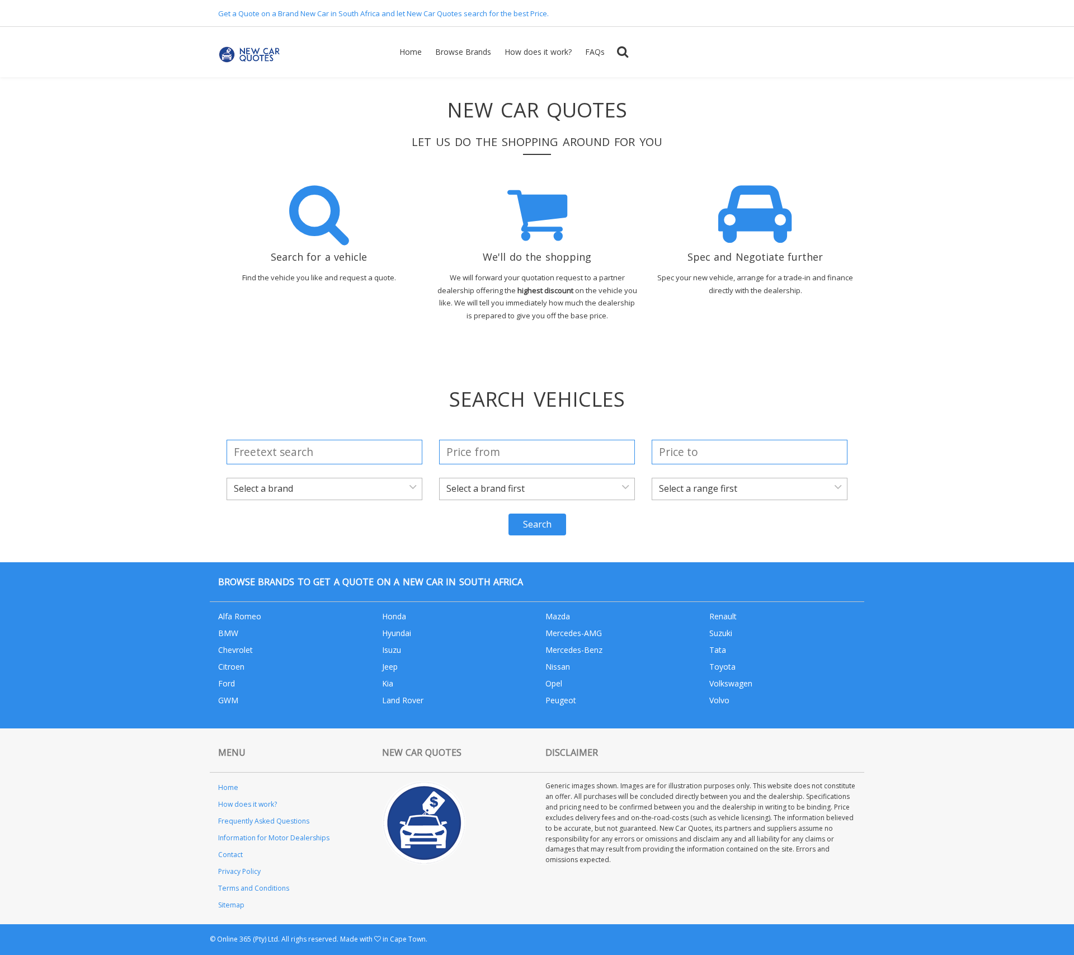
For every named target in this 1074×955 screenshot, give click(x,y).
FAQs (595, 51)
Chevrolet (235, 649)
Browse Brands (463, 51)
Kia (387, 683)
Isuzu (391, 649)
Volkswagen (730, 683)
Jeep (390, 666)
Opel (553, 683)
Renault (723, 616)
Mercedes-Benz (573, 649)
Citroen (231, 666)
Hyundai (396, 633)
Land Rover (402, 700)
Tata (717, 649)
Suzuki (720, 633)
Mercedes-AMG (573, 633)
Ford (226, 683)
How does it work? (538, 51)
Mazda (557, 616)
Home (410, 51)
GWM (228, 700)
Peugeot (560, 700)
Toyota (722, 666)
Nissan (557, 666)
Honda (394, 616)
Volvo (719, 700)
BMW (228, 633)
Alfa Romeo (239, 616)
